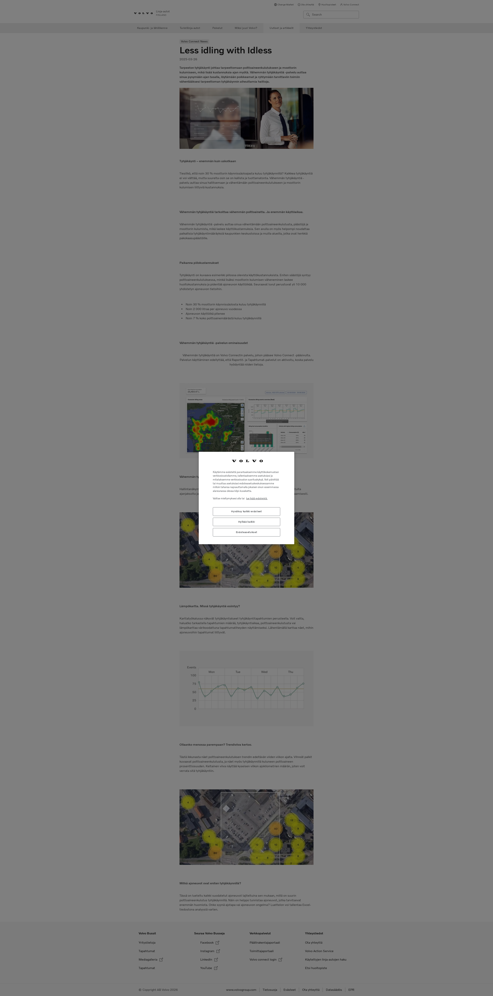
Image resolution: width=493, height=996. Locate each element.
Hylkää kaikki (246, 521)
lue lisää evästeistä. (256, 498)
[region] (246, 498)
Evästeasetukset (246, 532)
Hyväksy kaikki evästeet (246, 511)
